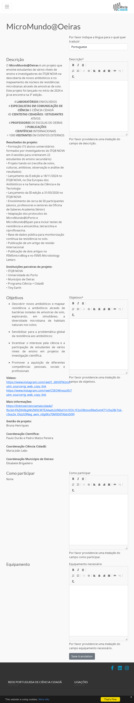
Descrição (76, 59)
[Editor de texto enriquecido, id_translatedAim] (98, 344)
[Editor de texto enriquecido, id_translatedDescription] (98, 105)
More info (44, 699)
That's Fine (110, 699)
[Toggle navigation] (7, 6)
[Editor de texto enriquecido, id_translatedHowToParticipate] (98, 519)
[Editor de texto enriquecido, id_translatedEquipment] (98, 610)
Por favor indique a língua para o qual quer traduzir (97, 39)
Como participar (80, 473)
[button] (73, 65)
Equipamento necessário (85, 564)
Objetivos (76, 297)
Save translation (82, 656)
